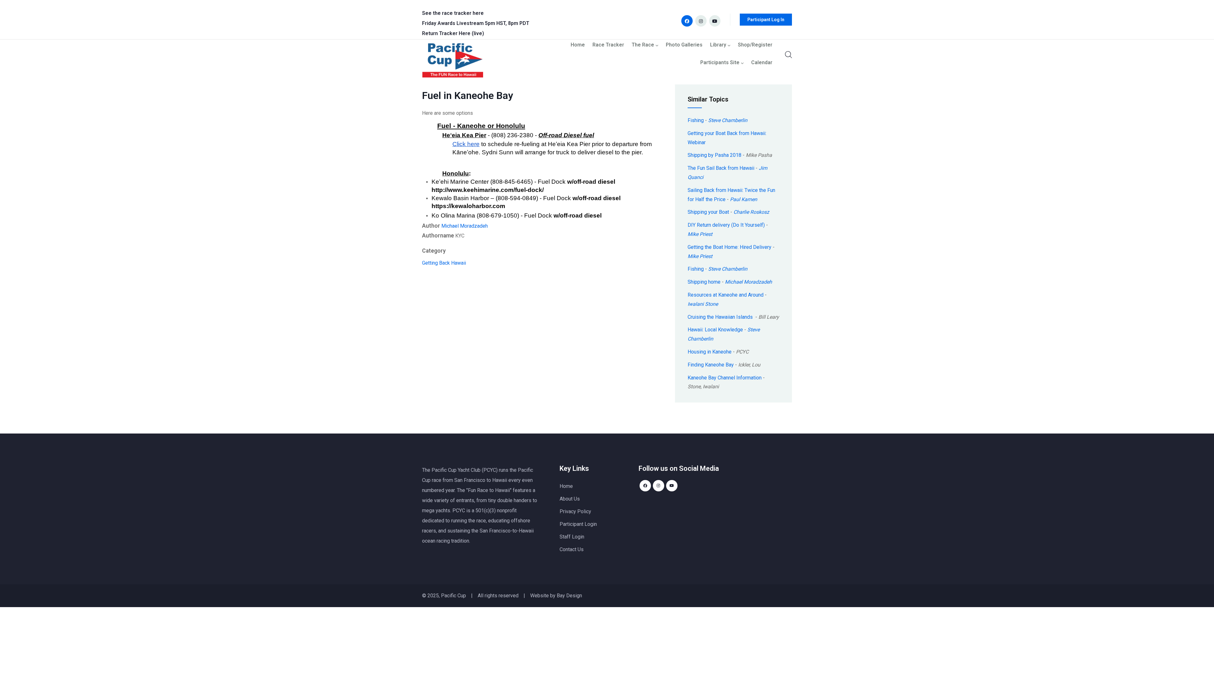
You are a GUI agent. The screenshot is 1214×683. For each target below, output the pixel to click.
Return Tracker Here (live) (453, 33)
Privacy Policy (575, 511)
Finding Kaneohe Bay (711, 365)
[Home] (452, 62)
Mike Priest (700, 234)
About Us (570, 499)
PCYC (458, 511)
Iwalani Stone (703, 304)
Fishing (696, 120)
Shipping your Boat (708, 212)
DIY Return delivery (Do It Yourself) (726, 225)
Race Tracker (608, 45)
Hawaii (458, 263)
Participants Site (719, 62)
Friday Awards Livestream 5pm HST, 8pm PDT (475, 23)
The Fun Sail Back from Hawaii (721, 168)
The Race (643, 45)
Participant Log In (765, 19)
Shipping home (704, 282)
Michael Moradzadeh (464, 226)
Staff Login (572, 537)
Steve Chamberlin (727, 120)
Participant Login (578, 524)
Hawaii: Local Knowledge (715, 330)
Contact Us (572, 549)
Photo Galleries (684, 45)
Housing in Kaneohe (710, 352)
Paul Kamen (743, 199)
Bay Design (569, 596)
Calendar (761, 62)
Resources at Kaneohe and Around (725, 295)
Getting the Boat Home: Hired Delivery (729, 247)
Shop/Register (755, 45)
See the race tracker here (453, 13)
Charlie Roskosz (751, 212)
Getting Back (436, 263)
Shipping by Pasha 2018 (714, 155)
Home (578, 45)
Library (718, 45)
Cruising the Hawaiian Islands (721, 317)
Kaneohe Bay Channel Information (725, 378)
